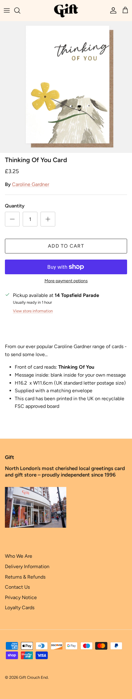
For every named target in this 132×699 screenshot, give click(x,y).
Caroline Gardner (30, 184)
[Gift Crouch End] (66, 10)
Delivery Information (27, 566)
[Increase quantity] (48, 219)
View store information (33, 311)
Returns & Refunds (25, 577)
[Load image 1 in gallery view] (66, 87)
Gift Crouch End (33, 677)
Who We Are (18, 556)
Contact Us (17, 587)
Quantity (15, 206)
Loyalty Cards (19, 607)
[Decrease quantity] (12, 219)
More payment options (66, 281)
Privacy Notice (21, 597)
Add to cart (66, 246)
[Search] (20, 10)
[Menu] (7, 10)
